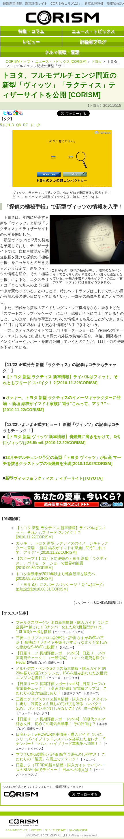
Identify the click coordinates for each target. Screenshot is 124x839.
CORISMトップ (18, 62)
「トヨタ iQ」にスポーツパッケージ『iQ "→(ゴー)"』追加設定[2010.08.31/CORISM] (61, 586)
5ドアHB (7, 125)
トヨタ (96, 62)
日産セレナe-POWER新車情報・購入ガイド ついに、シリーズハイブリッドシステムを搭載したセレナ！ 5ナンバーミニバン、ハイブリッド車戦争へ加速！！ (61, 739)
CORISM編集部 (107, 602)
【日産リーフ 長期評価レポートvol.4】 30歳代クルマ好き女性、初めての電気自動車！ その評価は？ (60, 721)
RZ (25, 125)
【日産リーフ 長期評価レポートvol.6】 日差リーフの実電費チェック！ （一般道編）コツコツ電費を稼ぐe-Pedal (61, 658)
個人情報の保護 (78, 830)
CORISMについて (17, 830)
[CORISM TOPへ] (62, 19)
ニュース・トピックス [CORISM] (60, 62)
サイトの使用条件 (55, 830)
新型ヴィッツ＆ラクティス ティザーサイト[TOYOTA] (54, 478)
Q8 (18, 125)
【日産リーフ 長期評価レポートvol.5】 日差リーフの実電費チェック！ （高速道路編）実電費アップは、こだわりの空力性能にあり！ (61, 688)
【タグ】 (7, 119)
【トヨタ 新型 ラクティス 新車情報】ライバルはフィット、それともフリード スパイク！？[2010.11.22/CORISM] (61, 532)
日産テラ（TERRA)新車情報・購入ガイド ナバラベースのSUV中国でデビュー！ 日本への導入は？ (61, 767)
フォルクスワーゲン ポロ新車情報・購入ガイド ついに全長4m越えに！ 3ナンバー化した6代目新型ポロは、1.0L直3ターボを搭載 (62, 627)
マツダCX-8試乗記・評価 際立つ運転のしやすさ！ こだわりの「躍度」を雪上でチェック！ (60, 756)
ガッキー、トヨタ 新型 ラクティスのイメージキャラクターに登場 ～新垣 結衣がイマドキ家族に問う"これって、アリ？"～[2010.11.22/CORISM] (62, 403)
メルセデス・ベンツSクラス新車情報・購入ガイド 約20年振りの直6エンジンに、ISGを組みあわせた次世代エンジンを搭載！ (61, 673)
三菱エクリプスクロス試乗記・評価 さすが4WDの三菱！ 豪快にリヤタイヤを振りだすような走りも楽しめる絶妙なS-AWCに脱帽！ (61, 642)
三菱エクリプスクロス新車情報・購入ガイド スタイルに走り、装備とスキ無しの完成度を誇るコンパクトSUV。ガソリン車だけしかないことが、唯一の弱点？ (61, 704)
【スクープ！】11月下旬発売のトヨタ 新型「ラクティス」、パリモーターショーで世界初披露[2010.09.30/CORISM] (61, 563)
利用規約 (36, 830)
